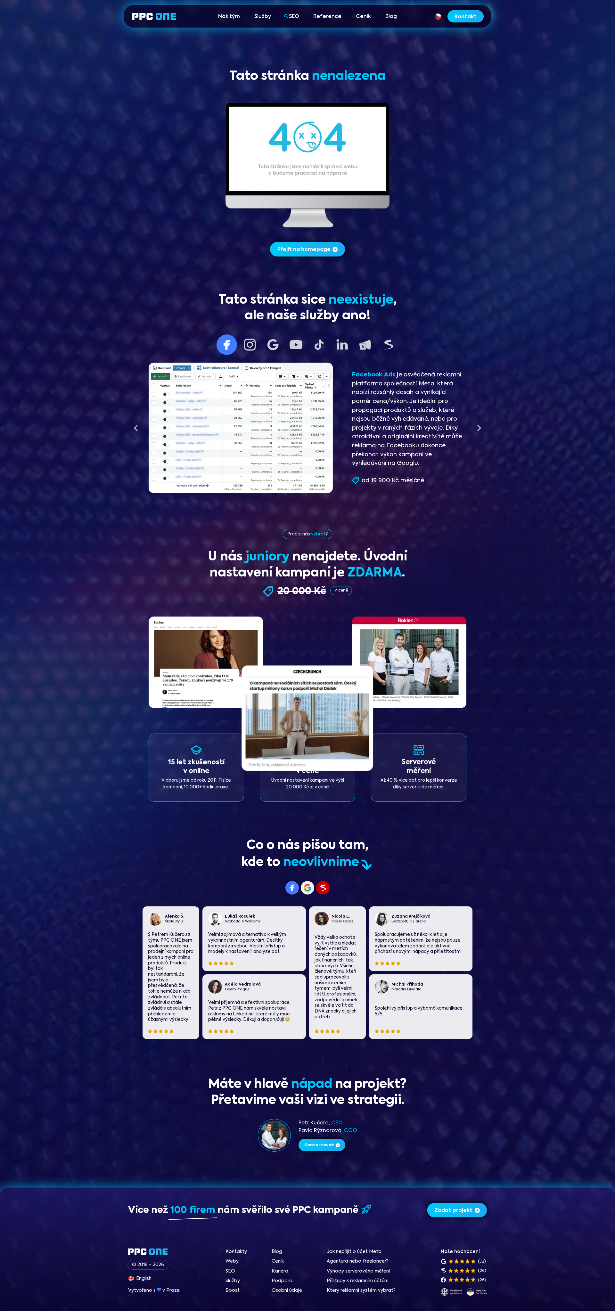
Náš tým (229, 16)
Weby (232, 1261)
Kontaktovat (319, 1145)
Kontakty (236, 1251)
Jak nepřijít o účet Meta (354, 1251)
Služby (262, 16)
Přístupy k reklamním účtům (358, 1281)
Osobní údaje (287, 1290)
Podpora (282, 1281)
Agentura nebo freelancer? (357, 1261)
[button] (136, 428)
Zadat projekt (453, 1210)
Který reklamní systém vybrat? (361, 1290)
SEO (294, 16)
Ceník (363, 16)
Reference (327, 16)
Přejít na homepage (304, 249)
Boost (233, 1290)
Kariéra (280, 1271)
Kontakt (466, 17)
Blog (391, 16)
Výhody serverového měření (358, 1271)
